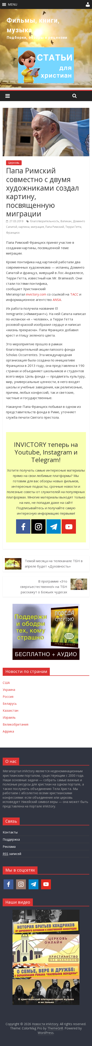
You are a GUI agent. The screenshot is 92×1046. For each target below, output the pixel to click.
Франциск (13, 233)
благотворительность (44, 221)
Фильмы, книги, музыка (33, 25)
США (6, 683)
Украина (9, 689)
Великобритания (15, 724)
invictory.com (36, 294)
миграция (37, 227)
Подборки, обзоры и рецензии (37, 37)
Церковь (13, 163)
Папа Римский (54, 227)
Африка (8, 731)
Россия (8, 696)
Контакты (10, 832)
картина (24, 227)
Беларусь (10, 703)
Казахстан (10, 710)
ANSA (57, 299)
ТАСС (74, 294)
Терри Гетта (73, 227)
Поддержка (11, 839)
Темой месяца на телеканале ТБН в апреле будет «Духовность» (54, 563)
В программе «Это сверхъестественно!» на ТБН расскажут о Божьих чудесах (43, 586)
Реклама (9, 846)
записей (12, 854)
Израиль (9, 717)
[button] (12, 4)
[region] (46, 48)
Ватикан (66, 221)
